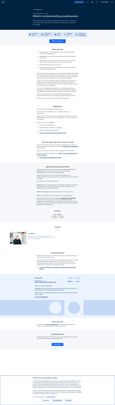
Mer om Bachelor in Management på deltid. (50, 157)
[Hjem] (3, 2)
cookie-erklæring (50, 396)
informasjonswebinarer (52, 324)
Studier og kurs (79, 2)
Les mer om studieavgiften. (41, 296)
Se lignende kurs (57, 344)
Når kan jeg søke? (58, 41)
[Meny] (111, 2)
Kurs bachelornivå (38, 9)
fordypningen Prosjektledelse (68, 198)
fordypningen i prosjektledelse (70, 146)
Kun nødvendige (57, 400)
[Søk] (87, 2)
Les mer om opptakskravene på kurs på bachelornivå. (52, 133)
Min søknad (105, 2)
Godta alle (68, 400)
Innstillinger (46, 400)
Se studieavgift (82, 35)
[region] (57, 390)
